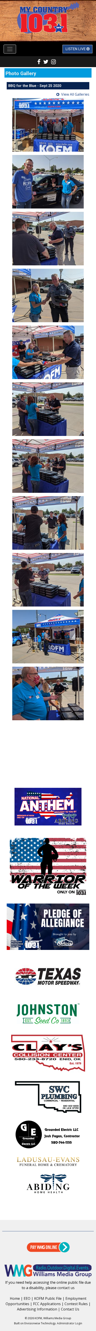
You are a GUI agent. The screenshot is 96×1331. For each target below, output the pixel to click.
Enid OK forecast (48, 779)
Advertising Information (37, 1309)
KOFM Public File (48, 1298)
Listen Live (75, 49)
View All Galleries (75, 94)
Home (15, 1298)
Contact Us (70, 1309)
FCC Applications (47, 1303)
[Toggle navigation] (10, 49)
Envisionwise (32, 1323)
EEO (27, 1298)
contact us (66, 1287)
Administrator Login (69, 1323)
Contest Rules (76, 1303)
